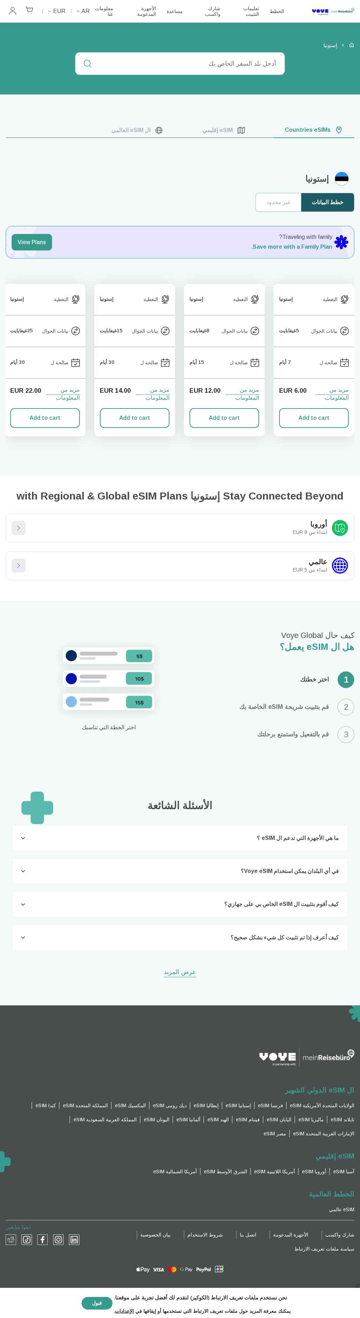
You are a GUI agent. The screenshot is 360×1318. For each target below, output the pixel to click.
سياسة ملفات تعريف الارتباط (324, 1249)
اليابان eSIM (279, 1119)
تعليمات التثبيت (251, 11)
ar (86, 11)
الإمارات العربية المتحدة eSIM (323, 1133)
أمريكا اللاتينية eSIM (274, 1171)
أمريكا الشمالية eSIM (175, 1171)
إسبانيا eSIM (238, 1105)
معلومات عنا (104, 11)
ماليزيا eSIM (311, 1119)
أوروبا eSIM (314, 1171)
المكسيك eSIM (130, 1105)
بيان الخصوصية (155, 1235)
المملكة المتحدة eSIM (85, 1105)
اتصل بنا (248, 1235)
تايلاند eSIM (342, 1119)
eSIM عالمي (341, 1209)
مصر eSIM (275, 1133)
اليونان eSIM (156, 1119)
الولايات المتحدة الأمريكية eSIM (322, 1105)
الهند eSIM (218, 1119)
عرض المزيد (180, 973)
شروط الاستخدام (205, 1235)
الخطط (277, 11)
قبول (97, 1303)
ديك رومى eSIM (170, 1105)
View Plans (32, 242)
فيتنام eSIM (248, 1119)
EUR (59, 11)
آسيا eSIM (343, 1171)
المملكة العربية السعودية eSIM (105, 1119)
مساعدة (175, 11)
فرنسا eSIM (270, 1105)
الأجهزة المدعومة (146, 11)
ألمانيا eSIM (188, 1119)
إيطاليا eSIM (206, 1105)
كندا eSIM (46, 1105)
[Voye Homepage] (326, 11)
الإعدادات (124, 1311)
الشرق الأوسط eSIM (225, 1171)
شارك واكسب (212, 11)
